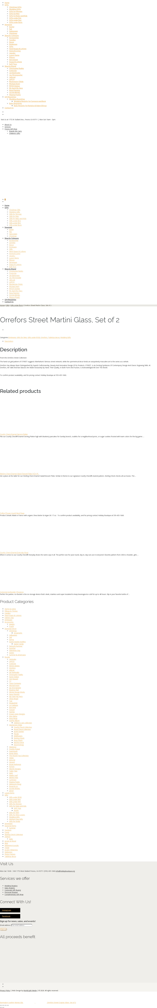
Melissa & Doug (15, 784)
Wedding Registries (17, 99)
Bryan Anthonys (15, 764)
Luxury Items (14, 55)
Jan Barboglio (14, 73)
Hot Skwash (13, 679)
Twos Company (15, 683)
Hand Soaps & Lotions (17, 49)
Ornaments (18, 633)
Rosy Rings (13, 718)
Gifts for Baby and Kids (18, 16)
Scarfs (11, 626)
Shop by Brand (10, 66)
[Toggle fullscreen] (3, 1005)
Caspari (12, 710)
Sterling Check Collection (14, 834)
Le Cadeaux (13, 705)
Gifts (7, 5)
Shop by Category (12, 36)
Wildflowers (18, 736)
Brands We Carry (15, 131)
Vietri (11, 773)
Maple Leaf (13, 775)
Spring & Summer (15, 646)
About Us (8, 124)
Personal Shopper (11, 892)
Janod (11, 791)
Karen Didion (14, 677)
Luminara (12, 780)
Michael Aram (14, 84)
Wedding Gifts (15, 9)
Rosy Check (18, 740)
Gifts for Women (15, 11)
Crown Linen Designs (17, 714)
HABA (11, 758)
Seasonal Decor (10, 628)
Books (16, 810)
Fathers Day (9, 618)
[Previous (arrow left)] (1, 1007)
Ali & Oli (12, 760)
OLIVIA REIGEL (14, 93)
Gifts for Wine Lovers (17, 815)
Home (7, 3)
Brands (7, 657)
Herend (12, 762)
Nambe (12, 712)
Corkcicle (13, 71)
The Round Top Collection (19, 756)
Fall (10, 29)
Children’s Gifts (14, 133)
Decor (11, 42)
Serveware (13, 60)
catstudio (12, 659)
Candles (12, 40)
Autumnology (19, 745)
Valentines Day (14, 650)
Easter (11, 27)
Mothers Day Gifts (16, 819)
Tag (10, 701)
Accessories (14, 38)
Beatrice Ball (14, 690)
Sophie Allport (14, 721)
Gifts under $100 (15, 22)
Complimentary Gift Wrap (14, 894)
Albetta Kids (13, 777)
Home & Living (15, 51)
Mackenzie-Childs (16, 82)
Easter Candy (19, 644)
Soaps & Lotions (15, 62)
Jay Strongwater (15, 75)
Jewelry (12, 53)
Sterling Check (19, 738)
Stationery (8, 852)
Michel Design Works (17, 692)
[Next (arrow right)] (3, 1007)
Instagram (6, 910)
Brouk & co (13, 786)
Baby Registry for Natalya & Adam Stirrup (30, 106)
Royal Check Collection (22, 729)
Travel (7, 848)
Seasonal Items (10, 826)
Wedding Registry (11, 886)
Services (8, 127)
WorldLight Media (30, 990)
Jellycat (12, 77)
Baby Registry (10, 888)
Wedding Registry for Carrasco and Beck (30, 101)
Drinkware (13, 44)
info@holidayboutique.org (65, 871)
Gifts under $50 (15, 20)
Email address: (5, 925)
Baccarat (12, 707)
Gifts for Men (14, 14)
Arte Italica (13, 716)
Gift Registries (10, 97)
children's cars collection (23, 723)
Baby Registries (15, 103)
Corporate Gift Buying (13, 890)
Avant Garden (19, 731)
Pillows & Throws (11, 611)
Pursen (11, 767)
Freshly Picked (14, 749)
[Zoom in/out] (1, 1005)
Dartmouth (13, 751)
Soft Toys (13, 64)
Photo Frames (10, 854)
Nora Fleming (14, 90)
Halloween (13, 31)
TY (10, 681)
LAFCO (11, 79)
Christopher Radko (16, 68)
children (7, 837)
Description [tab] (9, 341)
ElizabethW (13, 703)
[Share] (5, 1005)
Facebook (6, 916)
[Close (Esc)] (8, 1005)
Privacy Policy (5, 990)
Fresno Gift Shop (11, 129)
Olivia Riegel (13, 699)
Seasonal (8, 25)
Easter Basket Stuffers (17, 642)
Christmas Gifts (15, 7)
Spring (11, 639)
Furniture (8, 830)
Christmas (13, 33)
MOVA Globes (14, 86)
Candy (7, 832)
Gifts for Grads (14, 821)
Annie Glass (13, 753)
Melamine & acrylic (12, 845)
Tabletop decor (54, 337)
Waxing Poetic (15, 95)
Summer (12, 648)
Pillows (12, 57)
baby (11, 839)
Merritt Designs (15, 769)
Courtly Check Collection (23, 727)
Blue (6, 843)
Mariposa (12, 747)
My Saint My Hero (16, 88)
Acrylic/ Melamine (11, 850)
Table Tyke (13, 771)
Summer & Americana (17, 655)
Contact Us (9, 108)
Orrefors (44, 337)
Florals (16, 734)
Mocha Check (19, 742)
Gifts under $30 (15, 18)
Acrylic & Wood (10, 841)
